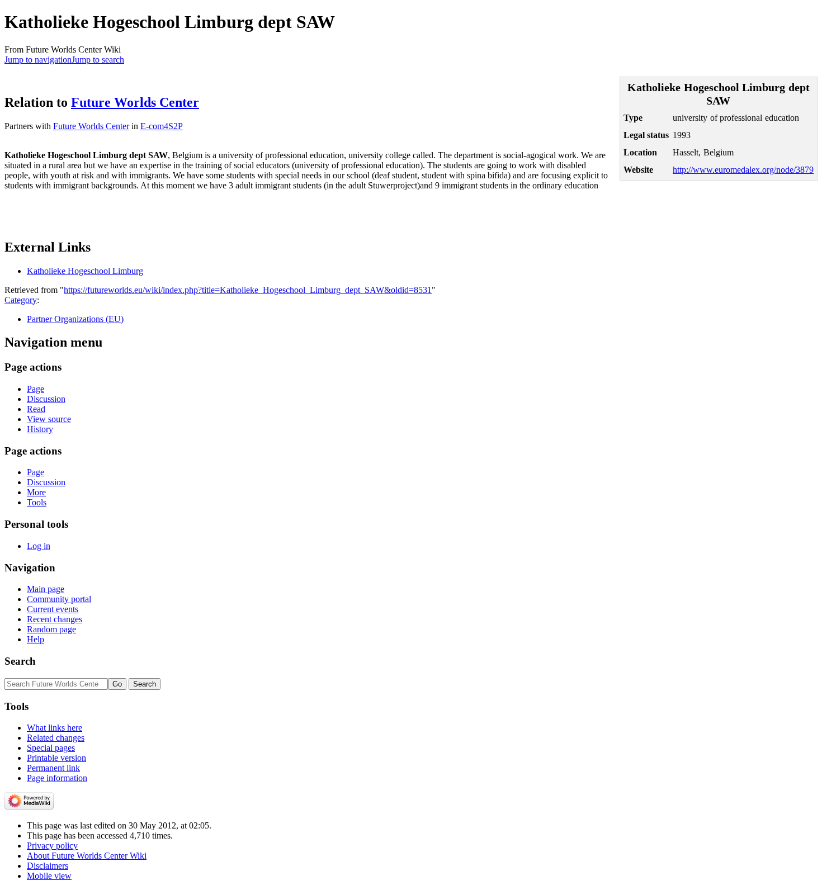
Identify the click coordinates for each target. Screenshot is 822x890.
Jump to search (98, 59)
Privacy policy (52, 845)
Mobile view (49, 875)
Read (36, 409)
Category (20, 300)
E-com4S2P (161, 126)
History (40, 429)
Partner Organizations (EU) (75, 319)
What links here (54, 727)
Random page (51, 629)
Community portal (59, 599)
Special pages (51, 747)
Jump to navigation (38, 59)
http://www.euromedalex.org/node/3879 (743, 169)
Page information (57, 778)
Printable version (56, 758)
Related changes (55, 737)
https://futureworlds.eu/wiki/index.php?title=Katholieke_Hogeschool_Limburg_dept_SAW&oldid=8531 (248, 290)
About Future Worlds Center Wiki (87, 855)
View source (49, 419)
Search (20, 661)
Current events (52, 609)
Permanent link (53, 768)
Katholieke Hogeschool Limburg (85, 271)
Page (35, 389)
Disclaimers (47, 865)
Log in (38, 546)
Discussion (46, 399)
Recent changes (54, 619)
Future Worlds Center (135, 102)
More (36, 492)
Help (35, 639)
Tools (36, 502)
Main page (45, 589)
